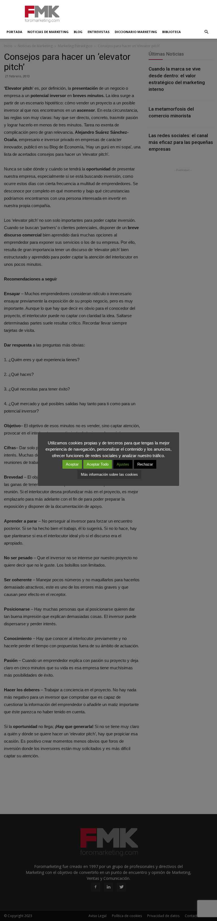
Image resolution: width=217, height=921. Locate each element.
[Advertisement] (147, 12)
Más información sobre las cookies (109, 474)
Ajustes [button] (123, 464)
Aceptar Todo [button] (97, 464)
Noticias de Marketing (48, 32)
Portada (14, 32)
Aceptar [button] (72, 464)
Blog (78, 32)
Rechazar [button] (145, 464)
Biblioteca (171, 32)
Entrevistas (99, 32)
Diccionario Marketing (136, 32)
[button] (206, 32)
